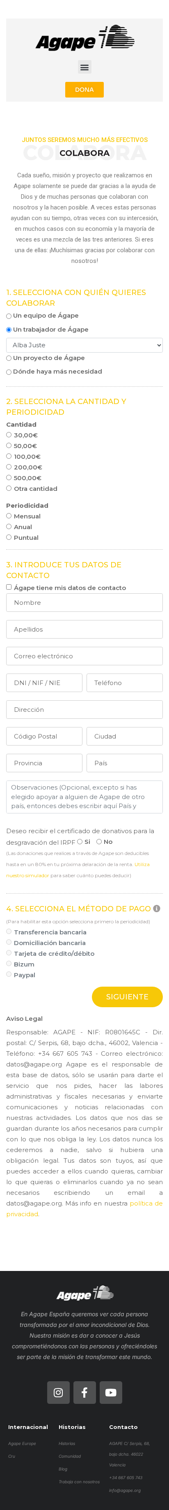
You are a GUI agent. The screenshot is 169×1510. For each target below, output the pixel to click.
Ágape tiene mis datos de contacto (70, 588)
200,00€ (28, 467)
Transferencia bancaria (50, 932)
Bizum (24, 964)
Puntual (26, 537)
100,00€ (27, 456)
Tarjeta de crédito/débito (54, 953)
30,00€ (26, 435)
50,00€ (25, 446)
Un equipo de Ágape (45, 315)
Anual (23, 527)
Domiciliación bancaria (50, 943)
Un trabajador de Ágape (50, 329)
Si (87, 842)
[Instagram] (58, 1392)
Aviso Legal (24, 1018)
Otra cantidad (35, 488)
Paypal (24, 975)
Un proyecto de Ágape (48, 358)
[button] (84, 67)
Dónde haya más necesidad (56, 371)
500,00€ (27, 478)
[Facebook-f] (84, 1392)
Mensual (27, 516)
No (108, 842)
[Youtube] (111, 1392)
